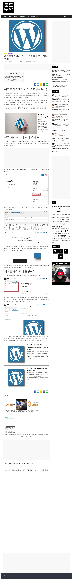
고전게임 (58, 219)
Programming (58, 214)
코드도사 (15, 61)
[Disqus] (26, 493)
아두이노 (58, 228)
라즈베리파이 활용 (55, 221)
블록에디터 (27, 61)
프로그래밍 (65, 240)
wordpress (54, 219)
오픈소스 (65, 231)
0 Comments (20, 61)
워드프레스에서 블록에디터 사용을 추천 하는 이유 (18, 463)
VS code (67, 217)
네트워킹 (10, 53)
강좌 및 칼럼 (22, 16)
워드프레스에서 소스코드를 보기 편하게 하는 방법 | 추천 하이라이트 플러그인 (27, 470)
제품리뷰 (33, 16)
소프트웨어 (62, 224)
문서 (37, 16)
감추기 (15, 73)
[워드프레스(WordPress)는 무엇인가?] (26, 123)
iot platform (56, 209)
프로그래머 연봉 (59, 238)
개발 (10, 16)
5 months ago (66, 101)
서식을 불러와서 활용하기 (11, 79)
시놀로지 (65, 227)
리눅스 (54, 224)
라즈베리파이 (64, 219)
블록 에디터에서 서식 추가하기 (13, 77)
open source (65, 212)
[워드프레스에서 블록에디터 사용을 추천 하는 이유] (26, 377)
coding (54, 206)
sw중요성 (61, 217)
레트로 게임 (61, 221)
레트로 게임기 (67, 221)
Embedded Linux (61, 206)
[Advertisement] (30, 67)
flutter (68, 206)
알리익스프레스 (57, 231)
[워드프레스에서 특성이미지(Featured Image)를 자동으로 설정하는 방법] (26, 354)
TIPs (6, 53)
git (52, 209)
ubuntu (64, 217)
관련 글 (11, 80)
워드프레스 (34, 61)
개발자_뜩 (56, 104)
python (62, 214)
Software (55, 217)
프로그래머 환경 (58, 240)
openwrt (53, 214)
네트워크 (16, 16)
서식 (30, 61)
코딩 (66, 233)
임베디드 (60, 233)
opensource (56, 212)
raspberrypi (67, 214)
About (6, 16)
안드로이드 (62, 228)
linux (61, 209)
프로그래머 (62, 236)
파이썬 (55, 236)
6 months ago (62, 130)
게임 (28, 16)
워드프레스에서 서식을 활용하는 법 (14, 76)
